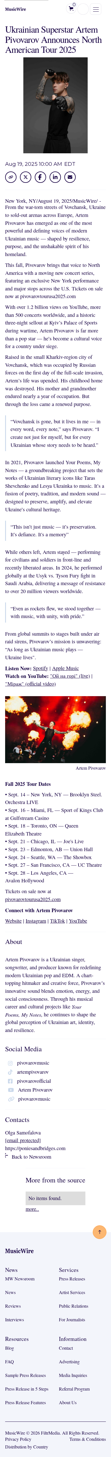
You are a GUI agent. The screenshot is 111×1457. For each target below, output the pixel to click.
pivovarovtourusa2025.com (33, 899)
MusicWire (84, 201)
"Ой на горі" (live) (70, 675)
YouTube (78, 920)
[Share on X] (25, 177)
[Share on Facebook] (40, 177)
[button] (71, 8)
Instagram (36, 920)
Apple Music (65, 668)
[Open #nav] (99, 1232)
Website (13, 920)
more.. (32, 1208)
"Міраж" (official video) (30, 683)
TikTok (57, 920)
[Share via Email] (70, 177)
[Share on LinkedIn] (55, 177)
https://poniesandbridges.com (35, 1148)
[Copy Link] (11, 177)
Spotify (40, 668)
